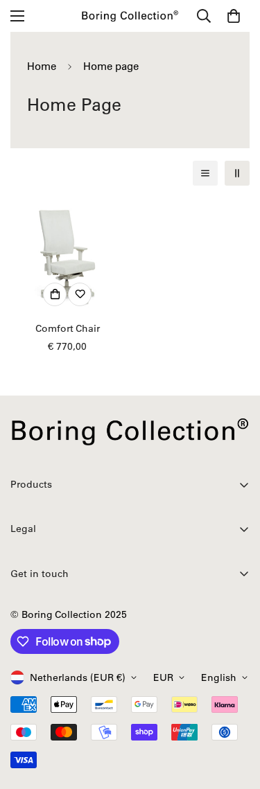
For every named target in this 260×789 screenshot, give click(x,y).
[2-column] (237, 173)
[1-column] (205, 173)
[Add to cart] (55, 294)
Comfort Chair (67, 328)
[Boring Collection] (130, 16)
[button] (234, 16)
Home (41, 66)
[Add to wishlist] (80, 294)
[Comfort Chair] (67, 255)
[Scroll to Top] (235, 715)
